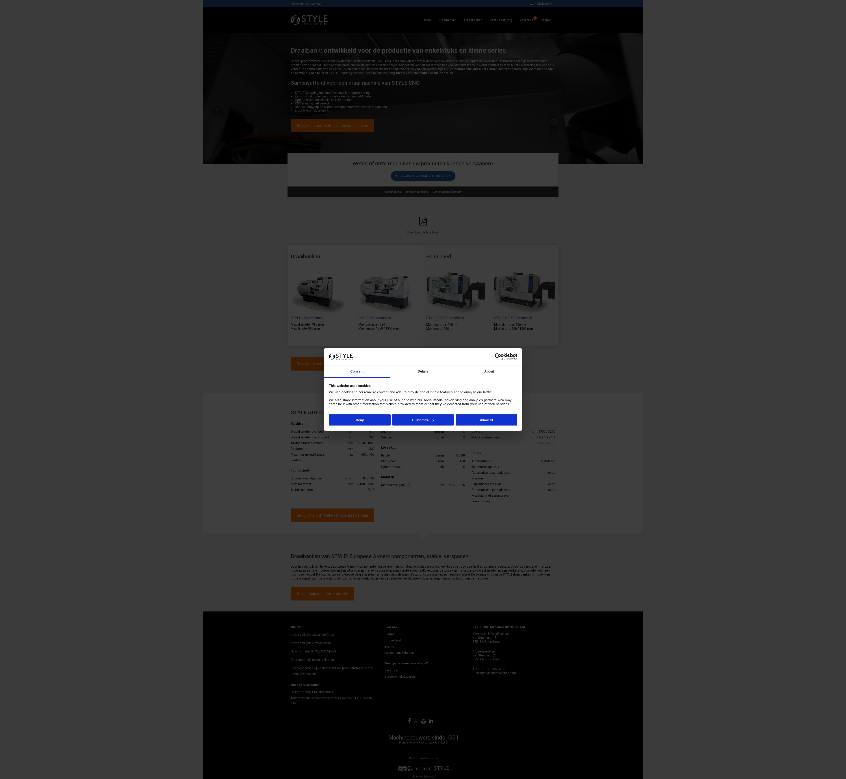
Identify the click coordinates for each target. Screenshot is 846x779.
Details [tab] (423, 371)
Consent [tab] (357, 371)
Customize (420, 420)
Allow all (486, 420)
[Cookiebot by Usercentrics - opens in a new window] (498, 356)
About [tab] (489, 371)
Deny (360, 420)
